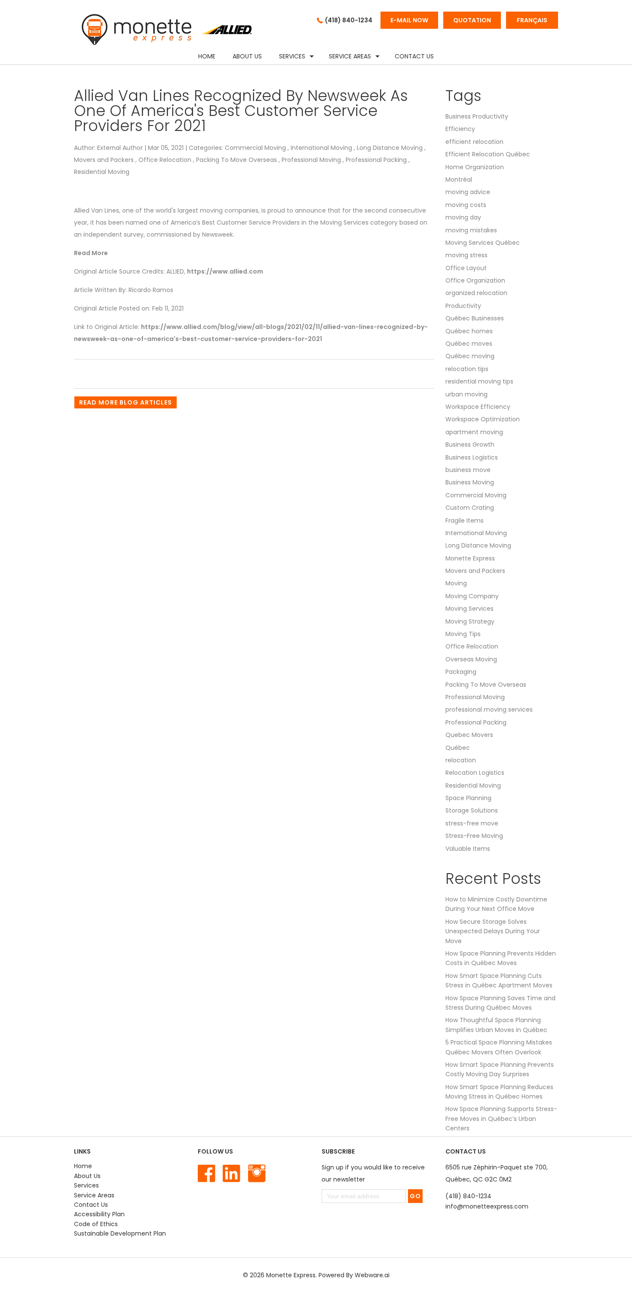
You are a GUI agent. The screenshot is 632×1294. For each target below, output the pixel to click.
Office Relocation (164, 159)
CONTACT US (414, 56)
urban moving (466, 394)
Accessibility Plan (99, 1214)
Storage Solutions (471, 810)
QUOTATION (472, 20)
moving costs (465, 205)
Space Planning (468, 798)
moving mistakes (471, 230)
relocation (460, 760)
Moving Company (472, 596)
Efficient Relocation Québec (487, 154)
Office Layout (466, 268)
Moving (456, 583)
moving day (463, 217)
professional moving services (489, 709)
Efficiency (460, 129)
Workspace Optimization (482, 419)
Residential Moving (101, 171)
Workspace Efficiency (477, 406)
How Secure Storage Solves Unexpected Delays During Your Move (492, 931)
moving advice (467, 192)
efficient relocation (474, 141)
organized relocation (476, 293)
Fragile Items (464, 520)
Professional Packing (376, 159)
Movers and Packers (104, 159)
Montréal (458, 179)
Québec (457, 747)
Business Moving (469, 482)
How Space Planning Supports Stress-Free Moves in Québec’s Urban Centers (501, 1119)
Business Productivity (476, 116)
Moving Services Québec (482, 242)
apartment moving (474, 432)
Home (206, 56)
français (532, 20)
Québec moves (468, 343)
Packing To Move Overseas (236, 159)
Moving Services (469, 608)
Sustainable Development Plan (120, 1233)
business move (468, 470)
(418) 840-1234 (348, 20)
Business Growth (469, 444)
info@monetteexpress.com (486, 1206)
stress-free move (471, 823)
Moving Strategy (469, 621)
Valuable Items (467, 848)
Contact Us (91, 1204)
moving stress (466, 255)
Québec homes (469, 331)
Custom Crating (469, 507)
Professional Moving (311, 159)
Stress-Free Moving (474, 835)
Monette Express (470, 558)
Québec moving (469, 356)
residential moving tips (479, 381)
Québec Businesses (474, 318)
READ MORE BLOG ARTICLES (125, 402)
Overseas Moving (471, 659)
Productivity (463, 305)
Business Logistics (471, 457)
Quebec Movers (469, 735)
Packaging (460, 671)
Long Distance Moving (390, 147)
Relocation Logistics (474, 772)
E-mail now (409, 20)
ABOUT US (247, 56)
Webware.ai (372, 1275)
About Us (87, 1176)
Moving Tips (463, 634)
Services (292, 56)
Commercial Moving (255, 147)
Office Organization (475, 280)
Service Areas (350, 56)
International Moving (321, 147)
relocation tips (466, 369)
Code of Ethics (96, 1224)
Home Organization (474, 167)
